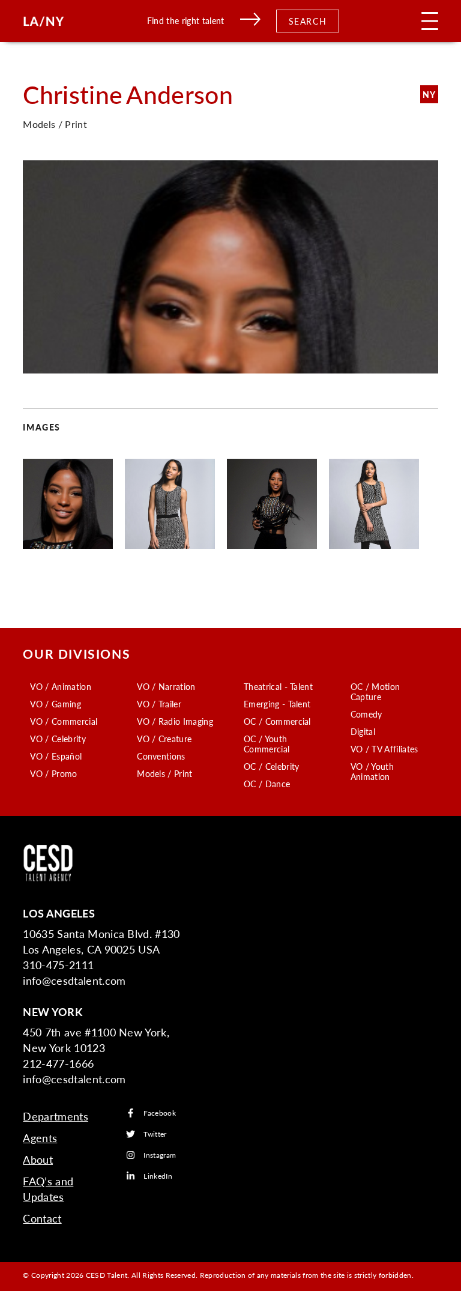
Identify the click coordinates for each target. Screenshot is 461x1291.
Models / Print (164, 773)
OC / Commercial (277, 721)
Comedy (366, 714)
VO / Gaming (55, 704)
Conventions (161, 756)
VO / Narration (166, 686)
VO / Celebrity (57, 739)
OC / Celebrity (271, 766)
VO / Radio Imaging (175, 721)
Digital (363, 731)
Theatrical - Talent (278, 686)
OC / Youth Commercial (266, 744)
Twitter (154, 1133)
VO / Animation (60, 686)
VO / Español (56, 756)
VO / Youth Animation (372, 771)
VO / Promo (53, 773)
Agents (40, 1137)
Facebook (159, 1112)
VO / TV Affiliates (384, 749)
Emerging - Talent (277, 704)
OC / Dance (267, 784)
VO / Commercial (63, 721)
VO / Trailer (159, 704)
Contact (42, 1218)
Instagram (159, 1154)
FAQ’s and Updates (48, 1188)
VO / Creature (164, 739)
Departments (55, 1115)
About (38, 1159)
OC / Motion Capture (375, 691)
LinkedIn (157, 1176)
